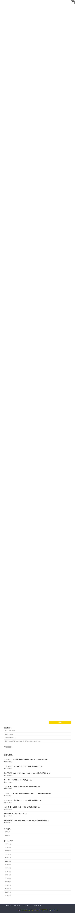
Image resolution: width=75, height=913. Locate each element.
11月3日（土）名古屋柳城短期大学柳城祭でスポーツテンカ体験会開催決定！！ (28, 793)
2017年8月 (8, 851)
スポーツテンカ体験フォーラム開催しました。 (18, 780)
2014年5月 (8, 892)
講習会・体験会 (9, 734)
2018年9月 (8, 847)
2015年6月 (8, 888)
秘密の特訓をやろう (10, 737)
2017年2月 (8, 854)
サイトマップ (26, 905)
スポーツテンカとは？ (11, 731)
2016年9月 (8, 864)
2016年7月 (8, 868)
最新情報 (7, 835)
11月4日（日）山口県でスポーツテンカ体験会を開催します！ (23, 786)
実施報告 (7, 832)
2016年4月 (8, 875)
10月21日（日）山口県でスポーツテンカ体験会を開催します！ (23, 800)
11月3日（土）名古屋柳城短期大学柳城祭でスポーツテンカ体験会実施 (25, 759)
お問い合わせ (37, 905)
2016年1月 (8, 885)
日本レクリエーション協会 (13, 905)
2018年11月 (8, 844)
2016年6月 (8, 871)
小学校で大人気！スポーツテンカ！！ (15, 814)
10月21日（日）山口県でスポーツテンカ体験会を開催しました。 (24, 766)
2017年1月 (8, 857)
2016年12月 (8, 861)
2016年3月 (8, 878)
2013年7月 (8, 895)
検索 (60, 722)
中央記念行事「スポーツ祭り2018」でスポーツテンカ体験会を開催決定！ (26, 820)
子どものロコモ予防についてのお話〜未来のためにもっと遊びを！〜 (23, 741)
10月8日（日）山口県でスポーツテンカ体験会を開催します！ (23, 807)
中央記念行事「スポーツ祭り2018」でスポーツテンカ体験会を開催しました (27, 773)
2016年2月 (8, 882)
